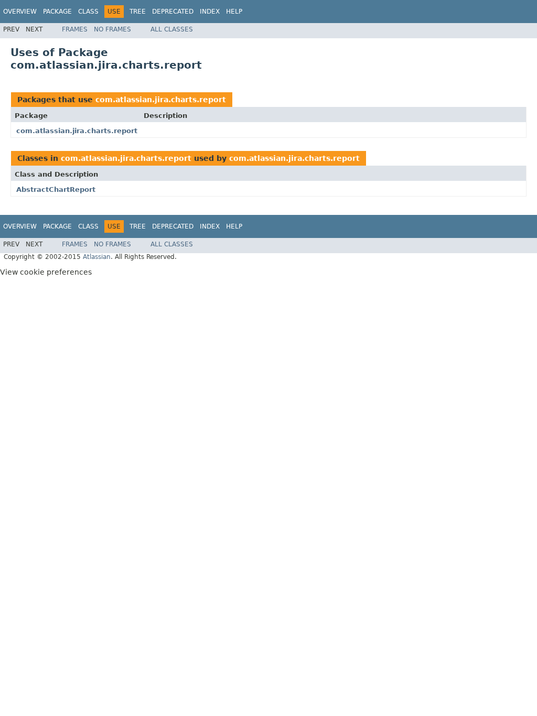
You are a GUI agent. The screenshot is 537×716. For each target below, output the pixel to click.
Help (234, 11)
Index (210, 11)
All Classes (172, 29)
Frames (75, 29)
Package (57, 11)
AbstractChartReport (55, 189)
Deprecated (173, 11)
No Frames (112, 29)
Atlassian (97, 257)
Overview (20, 11)
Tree (138, 11)
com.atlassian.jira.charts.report (160, 99)
